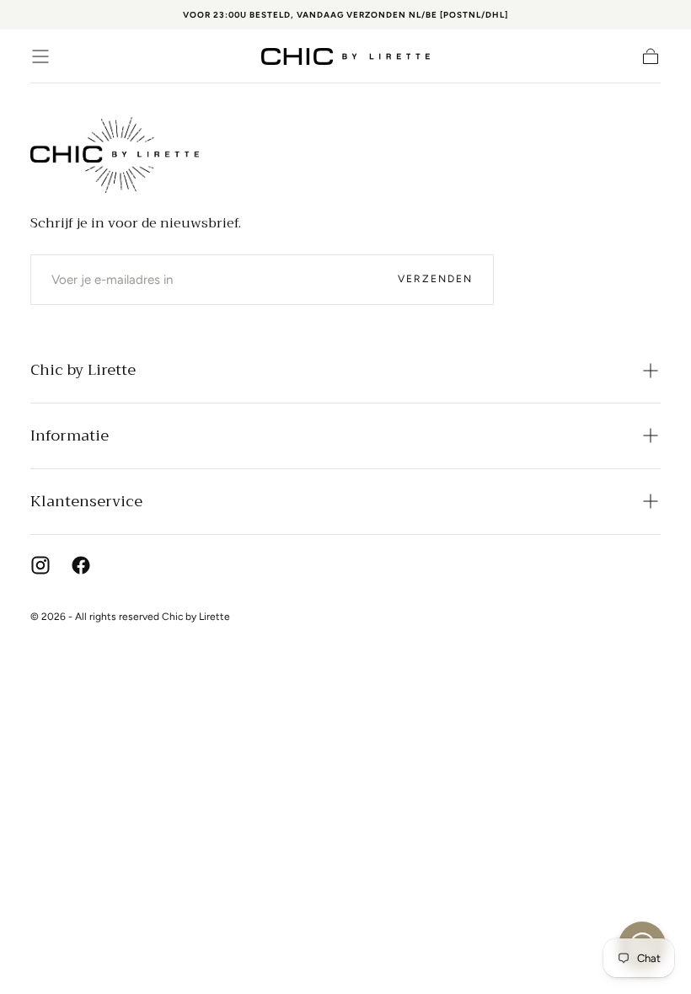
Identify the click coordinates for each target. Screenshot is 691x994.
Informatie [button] (69, 435)
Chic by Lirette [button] (83, 369)
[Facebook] (80, 565)
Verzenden (435, 279)
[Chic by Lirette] (114, 155)
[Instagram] (40, 565)
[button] (40, 56)
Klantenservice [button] (86, 501)
